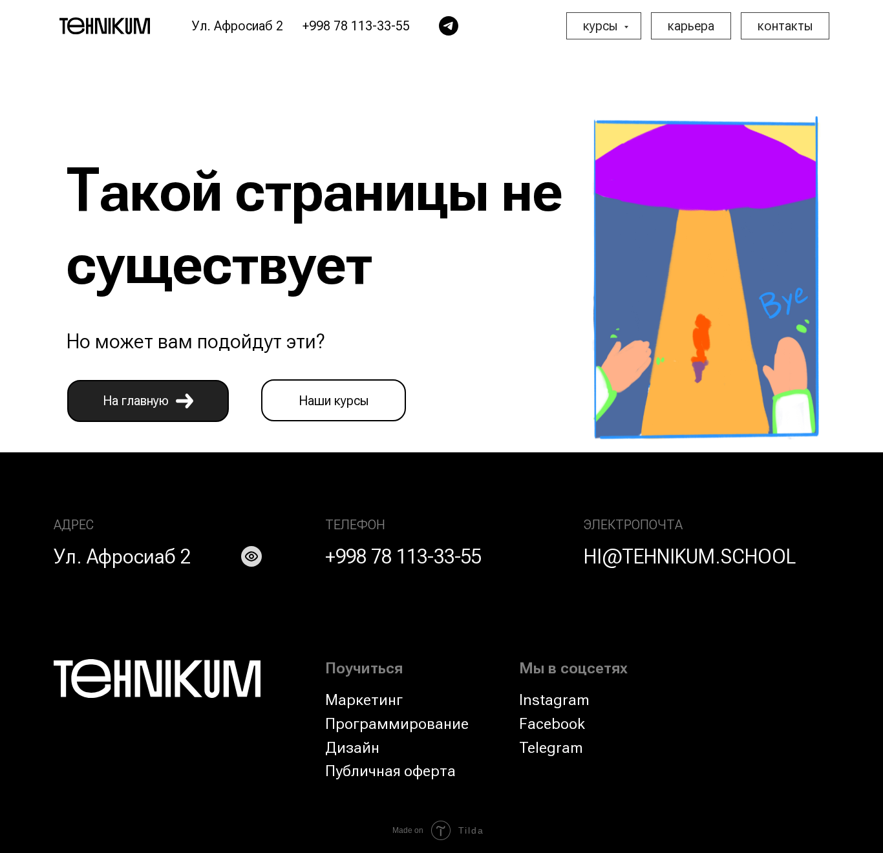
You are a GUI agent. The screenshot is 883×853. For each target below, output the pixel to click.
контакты (785, 26)
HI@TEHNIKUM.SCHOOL (690, 556)
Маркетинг (364, 700)
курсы (602, 26)
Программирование (397, 724)
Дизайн (352, 748)
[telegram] (448, 26)
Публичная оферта (390, 771)
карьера (691, 26)
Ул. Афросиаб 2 (122, 556)
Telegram (551, 748)
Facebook (552, 724)
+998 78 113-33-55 (403, 556)
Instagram (554, 700)
